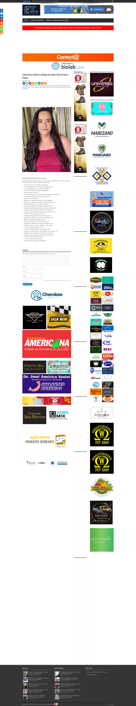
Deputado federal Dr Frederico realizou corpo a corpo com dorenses (70, 684)
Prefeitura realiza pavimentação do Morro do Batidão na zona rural (69, 678)
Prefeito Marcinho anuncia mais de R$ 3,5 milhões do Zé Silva (70, 672)
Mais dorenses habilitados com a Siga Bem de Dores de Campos (70, 690)
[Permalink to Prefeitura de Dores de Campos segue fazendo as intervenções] (57, 699)
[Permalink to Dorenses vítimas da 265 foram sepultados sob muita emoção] (25, 699)
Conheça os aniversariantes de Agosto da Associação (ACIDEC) (38, 678)
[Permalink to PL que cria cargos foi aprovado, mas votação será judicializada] (25, 675)
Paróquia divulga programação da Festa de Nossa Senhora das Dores (68, 28)
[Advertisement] (68, 42)
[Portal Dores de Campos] (31, 14)
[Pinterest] (30, 83)
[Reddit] (42, 83)
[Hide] (0, 35)
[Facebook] (24, 83)
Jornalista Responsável (37, 20)
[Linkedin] (39, 83)
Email (24, 271)
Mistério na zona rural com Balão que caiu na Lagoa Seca (38, 684)
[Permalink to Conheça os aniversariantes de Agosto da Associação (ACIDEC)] (25, 681)
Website (24, 276)
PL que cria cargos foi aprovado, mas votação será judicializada (38, 672)
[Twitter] (27, 83)
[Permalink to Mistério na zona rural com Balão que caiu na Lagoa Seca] (25, 687)
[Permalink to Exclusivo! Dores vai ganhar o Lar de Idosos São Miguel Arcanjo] (25, 693)
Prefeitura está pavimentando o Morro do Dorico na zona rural (45, 1)
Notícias (25, 20)
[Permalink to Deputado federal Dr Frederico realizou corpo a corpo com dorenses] (57, 687)
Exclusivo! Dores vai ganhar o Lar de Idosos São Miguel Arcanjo (38, 690)
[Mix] (33, 83)
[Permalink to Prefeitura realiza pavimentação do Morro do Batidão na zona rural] (57, 681)
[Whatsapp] (36, 83)
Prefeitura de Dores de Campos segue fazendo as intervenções (70, 696)
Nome (24, 266)
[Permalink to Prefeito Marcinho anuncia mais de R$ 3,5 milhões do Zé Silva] (57, 675)
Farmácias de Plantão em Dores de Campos (57, 20)
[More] (45, 83)
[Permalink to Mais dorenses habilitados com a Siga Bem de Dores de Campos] (57, 693)
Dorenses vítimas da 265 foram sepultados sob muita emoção (37, 696)
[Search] (112, 1)
